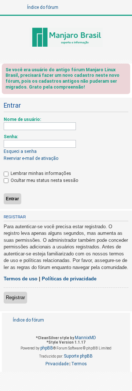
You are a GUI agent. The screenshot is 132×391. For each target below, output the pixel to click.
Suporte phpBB (78, 356)
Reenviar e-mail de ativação (31, 158)
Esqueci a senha (20, 151)
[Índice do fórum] (66, 38)
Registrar (15, 297)
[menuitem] (113, 320)
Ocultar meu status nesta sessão (44, 180)
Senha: (11, 136)
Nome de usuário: (22, 119)
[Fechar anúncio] (125, 71)
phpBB (46, 348)
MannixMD (85, 337)
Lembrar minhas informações (40, 173)
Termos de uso (20, 278)
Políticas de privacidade (69, 278)
